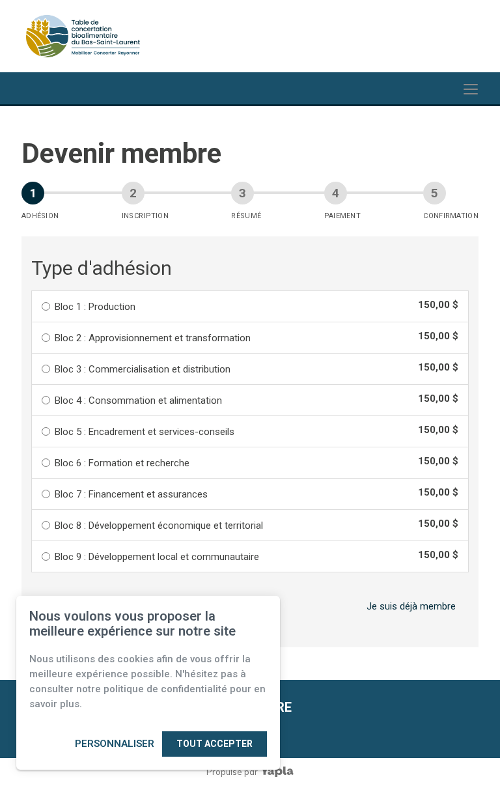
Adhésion (40, 216)
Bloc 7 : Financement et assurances (131, 494)
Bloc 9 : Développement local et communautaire (157, 557)
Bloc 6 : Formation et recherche (122, 463)
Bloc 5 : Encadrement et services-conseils (144, 432)
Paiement (342, 216)
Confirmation (451, 216)
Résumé (246, 216)
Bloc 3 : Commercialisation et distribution (142, 369)
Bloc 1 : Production (95, 307)
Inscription (145, 216)
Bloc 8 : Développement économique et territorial (159, 525)
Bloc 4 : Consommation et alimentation (138, 400)
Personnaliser (114, 744)
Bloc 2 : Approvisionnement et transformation (153, 338)
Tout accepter (214, 743)
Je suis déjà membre (411, 606)
